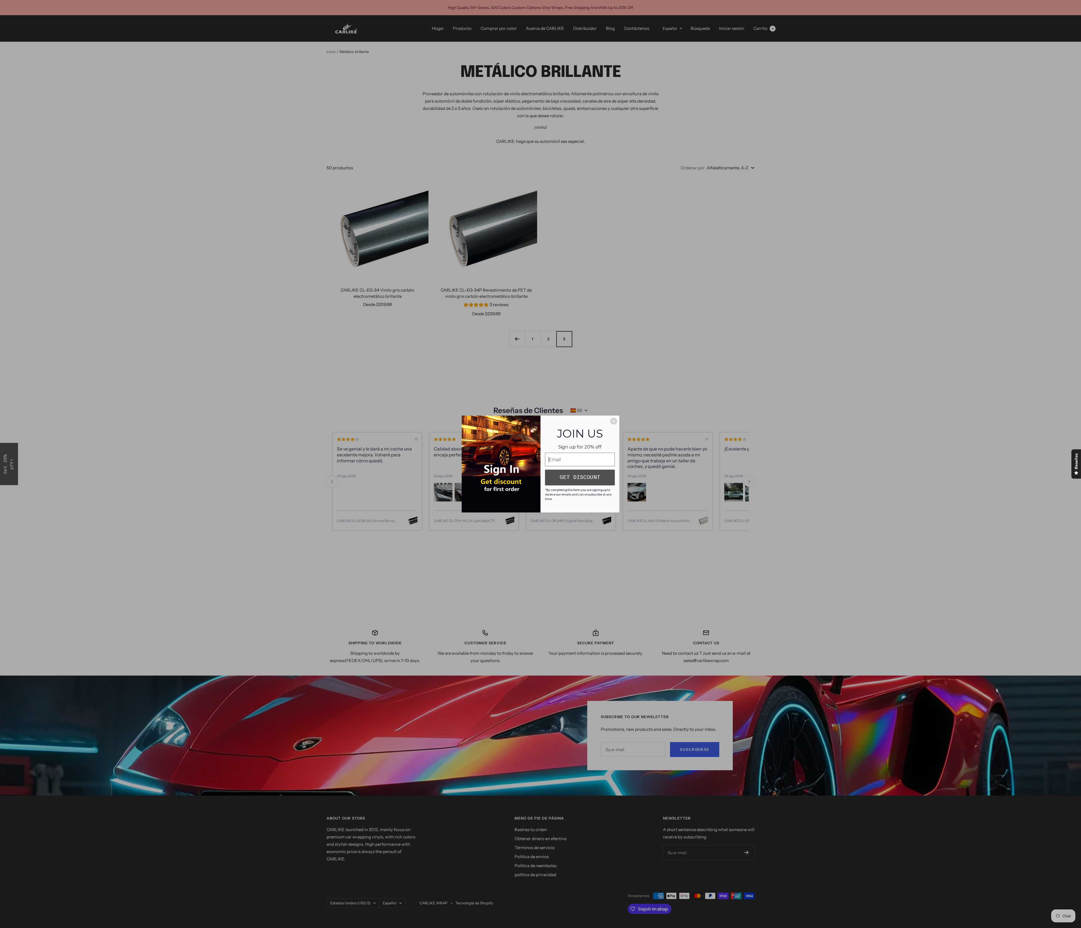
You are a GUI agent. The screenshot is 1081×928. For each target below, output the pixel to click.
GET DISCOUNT (580, 477)
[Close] (613, 421)
